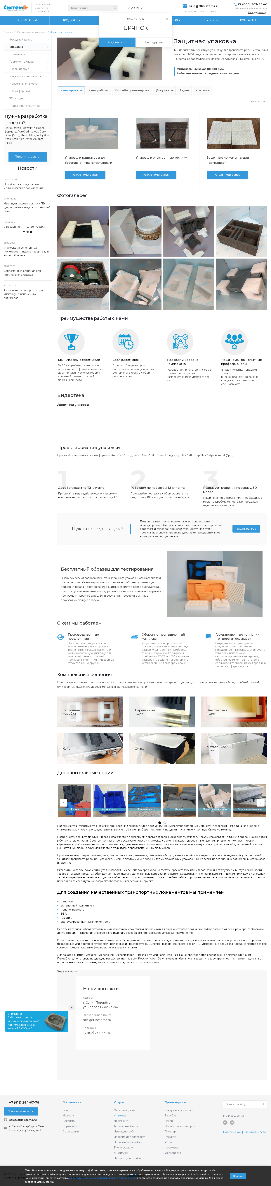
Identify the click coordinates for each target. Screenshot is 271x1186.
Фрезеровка (173, 1153)
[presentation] (63, 803)
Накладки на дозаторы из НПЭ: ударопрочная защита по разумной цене (27, 207)
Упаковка (120, 1115)
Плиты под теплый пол (129, 1158)
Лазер (169, 1121)
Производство (176, 1102)
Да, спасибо (117, 42)
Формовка (171, 1147)
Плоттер (170, 1131)
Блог (66, 1110)
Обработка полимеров (180, 1126)
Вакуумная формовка (179, 1110)
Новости (68, 1115)
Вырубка (170, 1115)
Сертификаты (72, 1126)
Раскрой (170, 1137)
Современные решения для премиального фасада (22, 272)
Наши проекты (71, 90)
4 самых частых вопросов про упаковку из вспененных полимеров (23, 294)
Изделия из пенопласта (129, 1137)
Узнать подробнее (85, 175)
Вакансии (69, 1121)
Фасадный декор (125, 1110)
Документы (164, 90)
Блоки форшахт (124, 1147)
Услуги (119, 1102)
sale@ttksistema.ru (204, 6)
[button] (159, 822)
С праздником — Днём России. (24, 226)
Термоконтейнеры (126, 1126)
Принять (238, 1176)
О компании (72, 1102)
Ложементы (122, 1121)
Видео (184, 90)
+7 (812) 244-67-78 (96, 1033)
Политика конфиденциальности (244, 1132)
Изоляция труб (124, 1131)
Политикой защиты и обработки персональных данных (102, 1177)
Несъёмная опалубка (128, 1142)
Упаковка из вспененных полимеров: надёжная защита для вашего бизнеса (26, 251)
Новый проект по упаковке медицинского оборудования (23, 186)
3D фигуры (121, 1153)
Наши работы (98, 90)
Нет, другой (154, 42)
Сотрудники (71, 1131)
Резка (169, 1142)
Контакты (203, 90)
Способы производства (132, 90)
